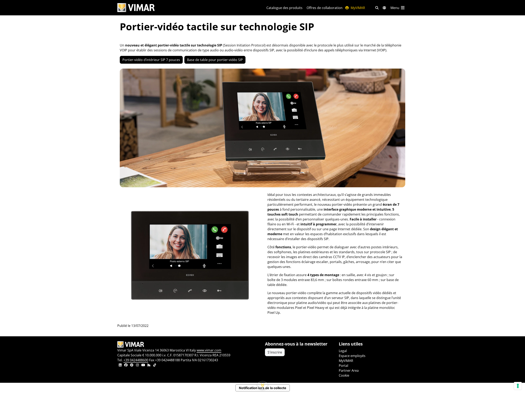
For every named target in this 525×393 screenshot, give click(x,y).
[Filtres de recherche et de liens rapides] (377, 7)
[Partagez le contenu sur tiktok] (155, 365)
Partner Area (349, 370)
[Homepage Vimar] (136, 8)
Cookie (344, 375)
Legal (343, 351)
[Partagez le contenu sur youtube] (143, 365)
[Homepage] (188, 344)
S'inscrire (275, 352)
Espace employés (352, 355)
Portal (343, 365)
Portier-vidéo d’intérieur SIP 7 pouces (151, 60)
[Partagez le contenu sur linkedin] (120, 365)
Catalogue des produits (284, 8)
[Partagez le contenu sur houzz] (149, 365)
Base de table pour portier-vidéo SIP (215, 60)
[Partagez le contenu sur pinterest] (132, 365)
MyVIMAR (357, 8)
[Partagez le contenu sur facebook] (126, 365)
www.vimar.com (209, 350)
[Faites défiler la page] (262, 385)
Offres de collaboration (324, 8)
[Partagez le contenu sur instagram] (137, 365)
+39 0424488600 (135, 360)
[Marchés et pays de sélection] (384, 7)
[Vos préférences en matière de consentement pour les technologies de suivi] (518, 386)
